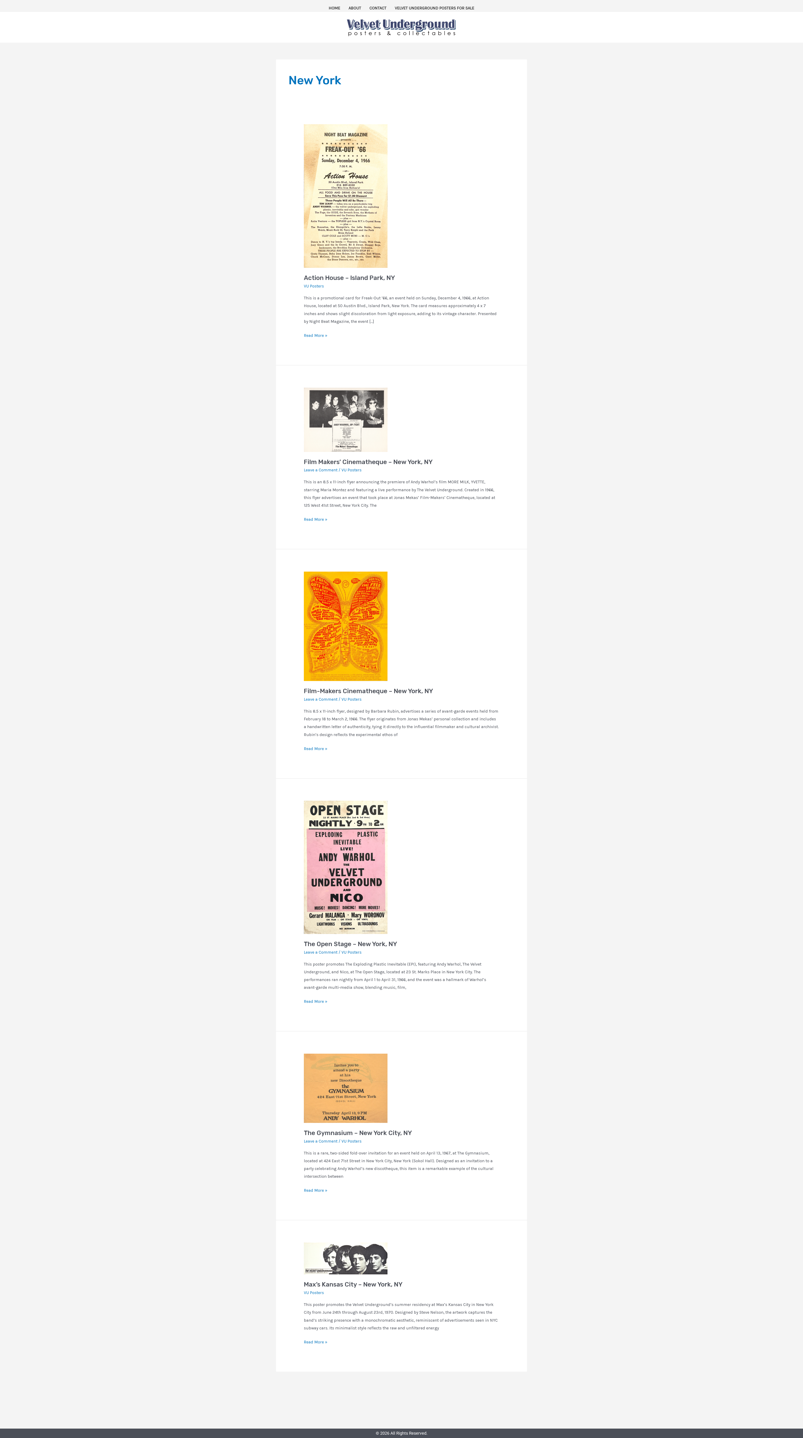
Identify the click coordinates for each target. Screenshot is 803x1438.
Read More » (315, 335)
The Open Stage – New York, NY (350, 944)
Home (334, 8)
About (355, 8)
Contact (378, 8)
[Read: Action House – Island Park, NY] (345, 195)
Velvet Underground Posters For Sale (434, 8)
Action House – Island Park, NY (349, 278)
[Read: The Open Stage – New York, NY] (345, 867)
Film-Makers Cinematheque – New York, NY (368, 691)
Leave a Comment (321, 470)
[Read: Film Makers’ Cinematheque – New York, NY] (345, 419)
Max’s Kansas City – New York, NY (353, 1284)
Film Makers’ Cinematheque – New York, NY (368, 462)
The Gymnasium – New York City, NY (358, 1133)
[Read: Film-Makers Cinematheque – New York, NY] (345, 625)
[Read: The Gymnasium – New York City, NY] (345, 1087)
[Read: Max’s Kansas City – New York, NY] (345, 1258)
